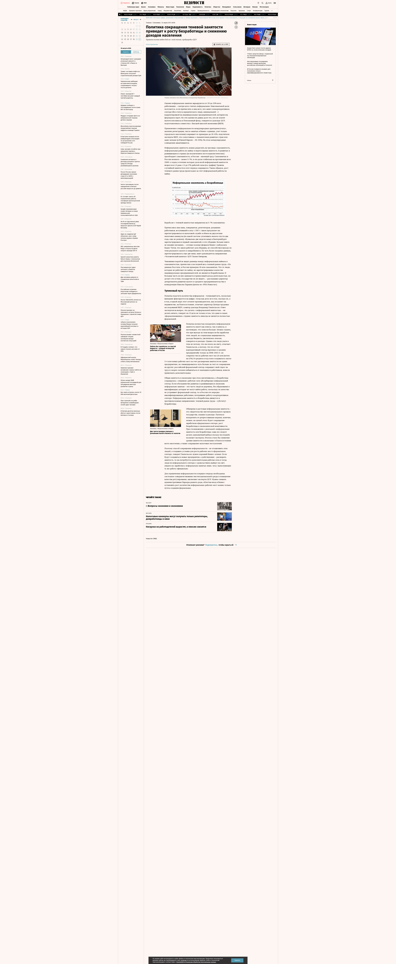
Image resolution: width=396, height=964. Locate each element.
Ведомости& (168, 11)
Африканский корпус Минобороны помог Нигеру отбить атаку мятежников (131, 359)
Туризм (266, 11)
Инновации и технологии (219, 11)
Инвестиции (170, 7)
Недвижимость (198, 7)
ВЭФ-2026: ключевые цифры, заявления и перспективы (165, 18)
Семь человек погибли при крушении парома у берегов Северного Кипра (130, 151)
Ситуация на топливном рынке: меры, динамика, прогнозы (259, 18)
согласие (184, 960)
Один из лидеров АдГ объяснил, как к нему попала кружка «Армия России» (129, 237)
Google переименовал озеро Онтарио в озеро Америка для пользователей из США (129, 212)
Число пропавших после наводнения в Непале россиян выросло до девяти (131, 186)
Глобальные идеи (133, 7)
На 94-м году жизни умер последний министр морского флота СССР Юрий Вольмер (131, 225)
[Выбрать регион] (258, 3)
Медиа (188, 7)
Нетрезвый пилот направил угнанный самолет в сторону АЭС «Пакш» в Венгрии (131, 62)
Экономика (152, 7)
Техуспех (233, 11)
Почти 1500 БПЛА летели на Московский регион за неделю (131, 302)
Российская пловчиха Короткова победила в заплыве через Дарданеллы (131, 291)
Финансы (161, 7)
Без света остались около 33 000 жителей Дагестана (131, 393)
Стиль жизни (237, 7)
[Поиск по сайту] (262, 3)
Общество (216, 7)
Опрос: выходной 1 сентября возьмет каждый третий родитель (130, 96)
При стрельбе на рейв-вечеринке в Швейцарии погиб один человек (130, 403)
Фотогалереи (264, 7)
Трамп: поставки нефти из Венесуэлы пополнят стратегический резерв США (131, 73)
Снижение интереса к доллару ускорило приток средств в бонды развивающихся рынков (130, 163)
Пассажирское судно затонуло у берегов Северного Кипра (128, 269)
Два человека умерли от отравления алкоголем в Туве (130, 279)
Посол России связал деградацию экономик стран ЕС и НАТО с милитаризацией (129, 175)
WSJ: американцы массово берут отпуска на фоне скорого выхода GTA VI (130, 249)
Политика (208, 7)
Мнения (255, 7)
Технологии (180, 7)
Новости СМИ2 (151, 539)
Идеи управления (150, 11)
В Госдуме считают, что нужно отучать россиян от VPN (130, 349)
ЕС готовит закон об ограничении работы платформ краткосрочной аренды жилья (130, 200)
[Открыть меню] (275, 3)
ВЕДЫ (125, 11)
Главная (149, 23)
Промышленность (203, 11)
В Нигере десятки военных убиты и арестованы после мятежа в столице (130, 413)
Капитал (186, 11)
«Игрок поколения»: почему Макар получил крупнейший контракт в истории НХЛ (129, 325)
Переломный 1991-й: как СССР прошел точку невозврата (218, 18)
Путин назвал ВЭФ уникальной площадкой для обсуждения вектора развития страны (131, 383)
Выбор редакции (191, 18)
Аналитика (177, 11)
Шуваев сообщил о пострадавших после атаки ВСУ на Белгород (130, 107)
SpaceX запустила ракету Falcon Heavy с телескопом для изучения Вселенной (130, 259)
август (136, 19)
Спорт (249, 11)
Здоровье (242, 11)
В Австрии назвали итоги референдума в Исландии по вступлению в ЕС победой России (130, 140)
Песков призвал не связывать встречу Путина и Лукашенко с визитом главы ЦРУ (131, 313)
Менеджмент (226, 7)
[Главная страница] (194, 3)
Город (160, 11)
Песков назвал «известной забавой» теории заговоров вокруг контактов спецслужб (130, 338)
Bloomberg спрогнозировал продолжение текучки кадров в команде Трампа (131, 128)
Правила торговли (135, 11)
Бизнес (143, 7)
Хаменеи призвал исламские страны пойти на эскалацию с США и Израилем (131, 371)
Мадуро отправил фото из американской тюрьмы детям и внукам (130, 118)
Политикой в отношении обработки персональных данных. (196, 962)
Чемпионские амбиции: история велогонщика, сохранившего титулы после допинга (129, 84)
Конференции (257, 11)
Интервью (246, 7)
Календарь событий (124, 19)
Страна (193, 11)
